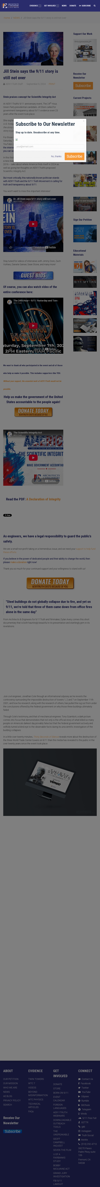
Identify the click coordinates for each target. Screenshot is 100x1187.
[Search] (94, 6)
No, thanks (56, 156)
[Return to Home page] (10, 5)
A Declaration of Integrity (43, 499)
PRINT (52, 84)
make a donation (18, 562)
